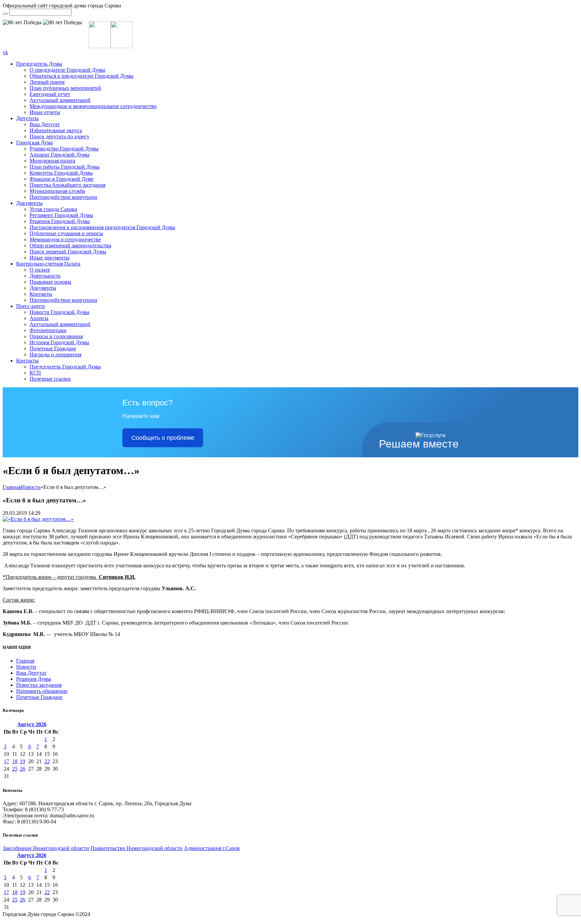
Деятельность (45, 276)
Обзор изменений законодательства (70, 245)
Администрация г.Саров (212, 848)
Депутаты (27, 118)
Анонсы (39, 318)
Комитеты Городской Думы (61, 173)
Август (31, 724)
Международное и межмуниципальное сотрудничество (93, 106)
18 (14, 761)
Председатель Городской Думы (65, 366)
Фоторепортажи (48, 330)
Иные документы (50, 257)
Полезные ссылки (50, 379)
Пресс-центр (30, 306)
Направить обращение (42, 691)
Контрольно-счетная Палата (48, 264)
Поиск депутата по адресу (59, 136)
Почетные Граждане (53, 348)
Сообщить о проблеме (162, 437)
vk (5, 52)
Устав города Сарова (53, 209)
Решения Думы (33, 679)
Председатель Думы (39, 64)
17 (6, 761)
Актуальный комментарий (60, 100)
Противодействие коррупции (63, 197)
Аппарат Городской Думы (59, 154)
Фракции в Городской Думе (61, 179)
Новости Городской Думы (59, 312)
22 (47, 761)
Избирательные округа (56, 130)
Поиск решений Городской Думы (68, 251)
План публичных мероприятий (65, 88)
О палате (40, 270)
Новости (31, 487)
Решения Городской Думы (60, 221)
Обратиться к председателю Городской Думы (81, 76)
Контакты (41, 294)
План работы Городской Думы (65, 167)
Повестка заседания (39, 685)
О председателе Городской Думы (67, 70)
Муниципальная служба (57, 191)
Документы (29, 203)
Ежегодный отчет (50, 94)
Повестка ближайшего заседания (67, 185)
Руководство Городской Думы (64, 148)
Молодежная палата (52, 161)
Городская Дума (34, 142)
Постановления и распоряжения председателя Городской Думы (102, 227)
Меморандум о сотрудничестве (65, 239)
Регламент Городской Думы (61, 215)
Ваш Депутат (45, 124)
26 (22, 769)
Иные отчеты (45, 112)
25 (14, 769)
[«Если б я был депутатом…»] (38, 519)
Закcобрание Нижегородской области (46, 848)
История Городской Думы (59, 342)
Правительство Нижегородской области (136, 848)
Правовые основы (50, 282)
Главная (12, 487)
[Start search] (5, 14)
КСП (35, 373)
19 (22, 761)
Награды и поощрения (55, 354)
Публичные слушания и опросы (66, 233)
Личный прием (47, 82)
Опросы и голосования (56, 336)
